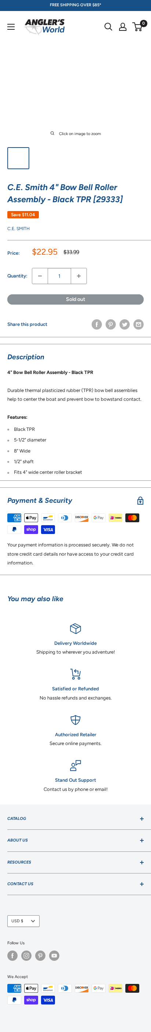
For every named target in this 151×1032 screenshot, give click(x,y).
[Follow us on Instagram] (26, 956)
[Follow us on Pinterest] (40, 956)
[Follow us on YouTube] (54, 956)
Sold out (75, 299)
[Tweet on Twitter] (124, 324)
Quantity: (17, 276)
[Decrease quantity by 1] (40, 276)
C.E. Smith (18, 228)
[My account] (122, 27)
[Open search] (108, 27)
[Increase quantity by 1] (78, 276)
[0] (137, 26)
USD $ (17, 921)
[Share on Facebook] (97, 324)
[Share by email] (138, 324)
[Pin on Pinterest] (111, 324)
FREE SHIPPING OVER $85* (75, 5)
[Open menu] (11, 27)
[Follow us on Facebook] (12, 956)
